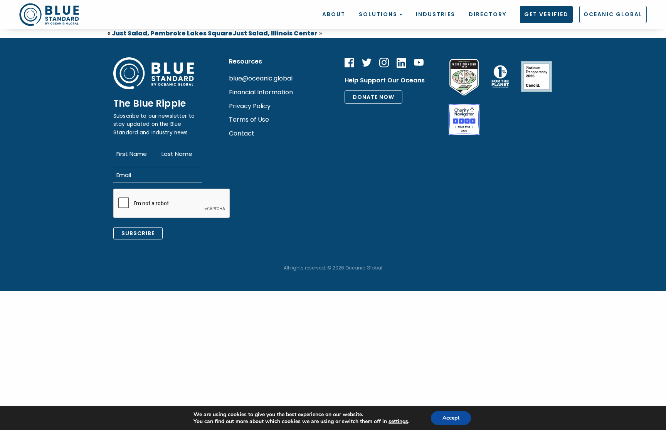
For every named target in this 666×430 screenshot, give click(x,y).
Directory (487, 14)
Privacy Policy (250, 106)
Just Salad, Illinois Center (275, 33)
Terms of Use (249, 119)
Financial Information (261, 92)
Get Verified (546, 14)
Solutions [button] (378, 14)
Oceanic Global (613, 14)
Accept (450, 418)
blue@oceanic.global (261, 78)
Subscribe (138, 233)
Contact (241, 133)
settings (398, 421)
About (333, 14)
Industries (435, 14)
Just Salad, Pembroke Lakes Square (172, 33)
